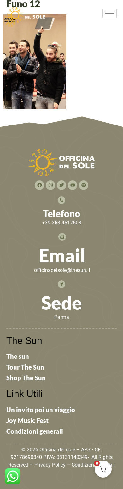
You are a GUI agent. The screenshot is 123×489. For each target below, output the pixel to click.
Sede (61, 303)
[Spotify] (83, 185)
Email (62, 255)
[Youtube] (72, 185)
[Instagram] (50, 185)
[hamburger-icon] (109, 13)
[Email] (62, 237)
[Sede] (61, 284)
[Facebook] (39, 185)
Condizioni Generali (93, 465)
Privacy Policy (50, 465)
